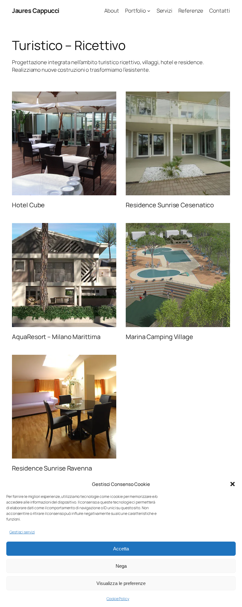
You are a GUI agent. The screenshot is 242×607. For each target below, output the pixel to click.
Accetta (121, 548)
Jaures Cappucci (36, 10)
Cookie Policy (118, 598)
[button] (232, 484)
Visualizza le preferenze (121, 583)
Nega (121, 566)
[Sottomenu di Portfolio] (148, 10)
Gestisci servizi (22, 532)
